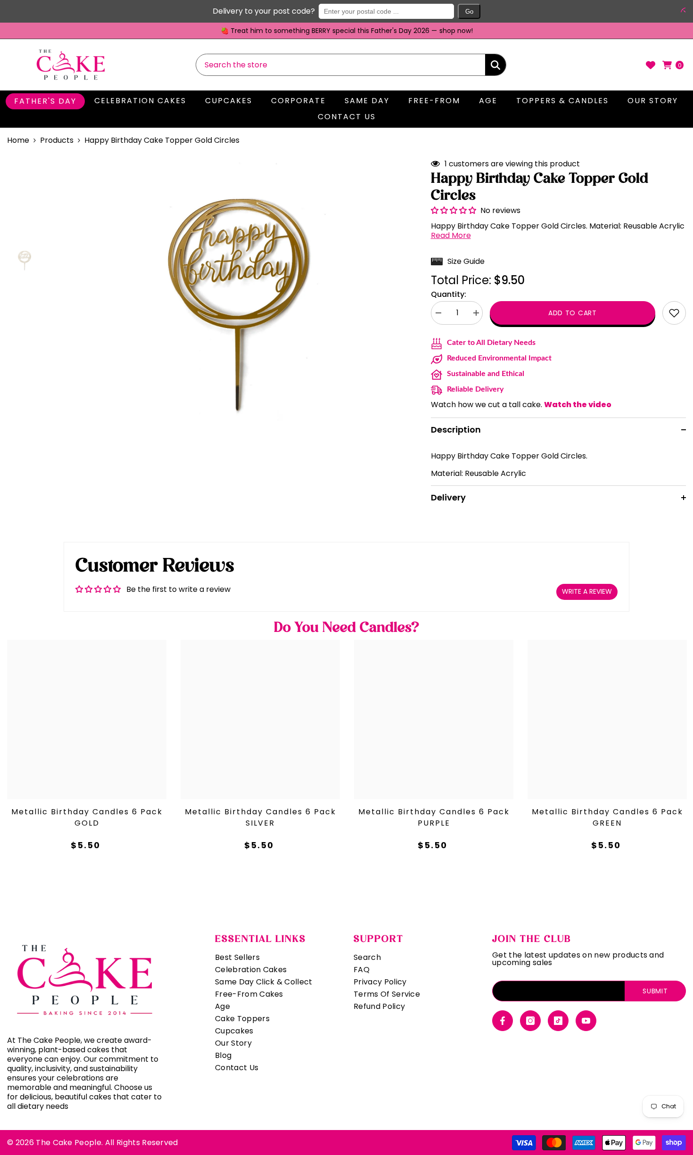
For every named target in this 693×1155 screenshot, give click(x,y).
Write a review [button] (587, 591)
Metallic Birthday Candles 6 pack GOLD (87, 817)
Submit (655, 991)
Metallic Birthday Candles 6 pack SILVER (260, 817)
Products (57, 140)
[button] (681, 10)
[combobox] (340, 64)
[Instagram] (530, 1020)
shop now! (456, 30)
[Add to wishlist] (674, 313)
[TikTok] (558, 1020)
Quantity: (448, 294)
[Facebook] (502, 1020)
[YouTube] (586, 1020)
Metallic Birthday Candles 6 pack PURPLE (434, 817)
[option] (346, 31)
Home (18, 140)
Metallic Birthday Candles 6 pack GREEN (607, 817)
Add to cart (572, 313)
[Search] (351, 65)
